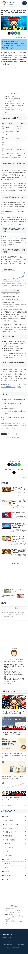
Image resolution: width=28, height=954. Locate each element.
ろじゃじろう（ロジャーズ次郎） (14, 659)
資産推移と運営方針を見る (11, 683)
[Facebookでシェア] (12, 33)
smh (15, 433)
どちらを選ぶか (8, 107)
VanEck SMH (16, 417)
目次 (12, 93)
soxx (10, 433)
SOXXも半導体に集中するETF (12, 101)
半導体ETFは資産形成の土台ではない (14, 109)
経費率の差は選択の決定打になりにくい (14, 103)
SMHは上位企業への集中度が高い (13, 98)
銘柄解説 (5, 433)
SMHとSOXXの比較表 (10, 96)
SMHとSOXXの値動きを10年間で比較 (14, 105)
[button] (25, 805)
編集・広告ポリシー (8, 944)
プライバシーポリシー (19, 941)
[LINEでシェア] (19, 33)
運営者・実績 (7, 941)
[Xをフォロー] (14, 472)
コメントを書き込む (14, 608)
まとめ (6, 112)
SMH (24, 285)
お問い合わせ (21, 944)
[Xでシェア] (9, 33)
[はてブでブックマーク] (15, 33)
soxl (19, 433)
